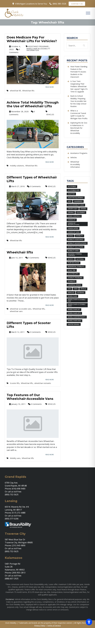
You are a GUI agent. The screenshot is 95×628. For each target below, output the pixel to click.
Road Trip (71, 270)
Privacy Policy (39, 625)
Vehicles (50, 114)
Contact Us (77, 3)
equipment (81, 212)
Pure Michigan (73, 263)
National (80, 259)
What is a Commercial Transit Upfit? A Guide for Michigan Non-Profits (78, 114)
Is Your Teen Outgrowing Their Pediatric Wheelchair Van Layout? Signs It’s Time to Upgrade (79, 86)
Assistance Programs (38, 46)
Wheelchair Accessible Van (76, 300)
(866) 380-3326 (59, 4)
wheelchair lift (15, 91)
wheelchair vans (16, 311)
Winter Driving (73, 324)
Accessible (72, 186)
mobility (79, 236)
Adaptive (71, 194)
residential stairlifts (76, 267)
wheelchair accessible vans (20, 309)
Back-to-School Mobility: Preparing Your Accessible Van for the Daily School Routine (78, 101)
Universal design (74, 285)
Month (70, 259)
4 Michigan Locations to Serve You (31, 4)
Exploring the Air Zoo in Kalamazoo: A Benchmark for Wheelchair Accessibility (78, 128)
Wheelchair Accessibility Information (38, 49)
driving (71, 212)
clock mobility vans (76, 205)
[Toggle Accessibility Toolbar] (89, 622)
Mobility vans (15, 458)
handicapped (73, 228)
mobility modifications (77, 243)
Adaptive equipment (75, 198)
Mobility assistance (75, 239)
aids (69, 201)
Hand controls (74, 216)
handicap (71, 220)
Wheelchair (72, 296)
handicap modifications (73, 224)
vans (76, 289)
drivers (83, 209)
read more (50, 87)
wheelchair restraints (42, 383)
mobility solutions (17, 166)
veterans (80, 292)
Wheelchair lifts (28, 91)
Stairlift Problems (75, 278)
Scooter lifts (15, 383)
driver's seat (73, 209)
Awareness (78, 201)
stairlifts (71, 281)
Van (69, 289)
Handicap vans (74, 232)
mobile (70, 236)
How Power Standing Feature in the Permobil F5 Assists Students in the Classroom (78, 71)
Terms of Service (54, 625)
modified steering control (75, 254)
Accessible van (73, 190)
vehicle (83, 289)
